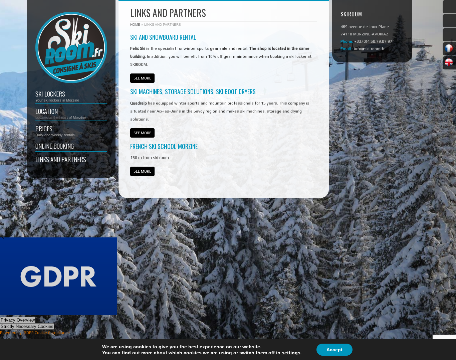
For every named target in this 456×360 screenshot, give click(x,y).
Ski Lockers (57, 95)
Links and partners (60, 159)
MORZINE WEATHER (372, 119)
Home (135, 24)
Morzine (449, 20)
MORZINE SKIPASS (372, 140)
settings (291, 352)
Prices (55, 130)
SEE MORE (142, 78)
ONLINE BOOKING (372, 77)
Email (449, 34)
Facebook (449, 6)
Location (60, 113)
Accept (334, 349)
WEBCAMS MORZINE (372, 98)
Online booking (54, 145)
